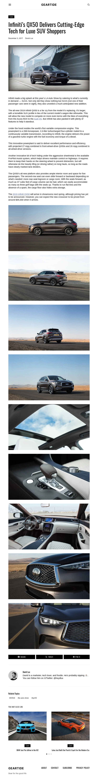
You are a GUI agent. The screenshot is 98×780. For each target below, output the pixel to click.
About (44, 767)
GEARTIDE (49, 4)
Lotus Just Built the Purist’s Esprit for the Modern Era (70, 750)
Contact (54, 767)
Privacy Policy (83, 767)
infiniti (12, 698)
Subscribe (67, 767)
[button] (46, 754)
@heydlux (58, 678)
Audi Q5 (38, 119)
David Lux (29, 38)
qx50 (35, 698)
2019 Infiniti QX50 (21, 194)
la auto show (24, 698)
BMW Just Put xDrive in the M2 (27, 750)
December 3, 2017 (15, 38)
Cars (11, 17)
